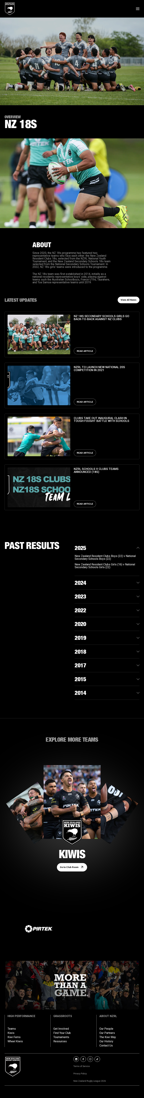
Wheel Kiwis (15, 1041)
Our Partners (107, 1033)
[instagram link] (90, 1059)
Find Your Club (62, 1033)
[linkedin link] (76, 1059)
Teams (12, 1028)
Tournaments (61, 1037)
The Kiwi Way (107, 1037)
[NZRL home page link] (10, 8)
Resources (60, 1041)
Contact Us (106, 1045)
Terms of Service (81, 1066)
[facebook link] (83, 1059)
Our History (106, 1041)
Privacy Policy (80, 1073)
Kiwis (11, 1033)
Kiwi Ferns (14, 1037)
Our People (106, 1028)
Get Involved (61, 1028)
